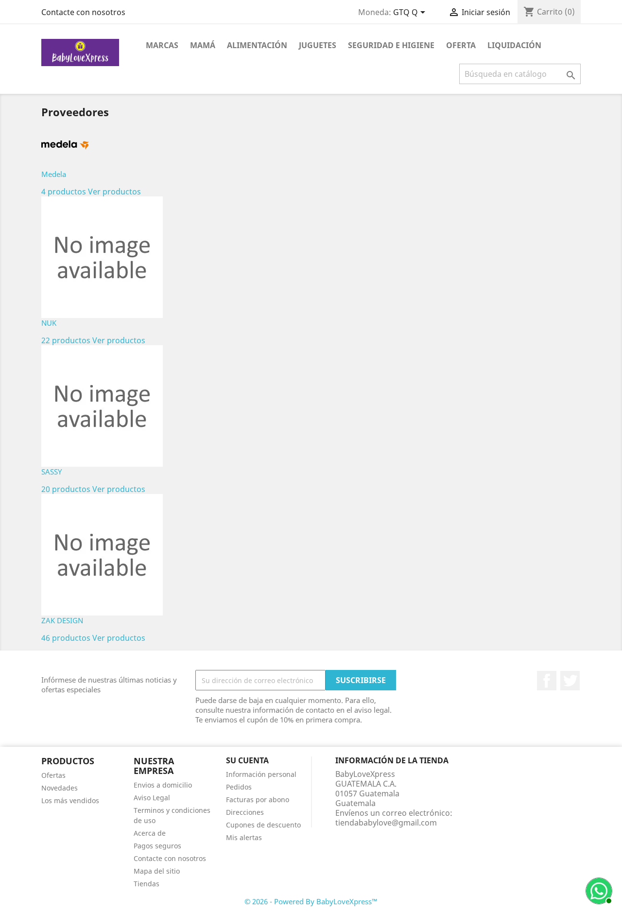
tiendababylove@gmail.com (386, 822)
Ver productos (114, 191)
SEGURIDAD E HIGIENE (391, 45)
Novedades (59, 787)
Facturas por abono (257, 799)
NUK (48, 323)
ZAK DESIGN (62, 620)
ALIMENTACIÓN (257, 45)
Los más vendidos (70, 800)
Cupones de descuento (263, 824)
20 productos (65, 489)
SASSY (51, 471)
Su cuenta (247, 760)
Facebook (546, 680)
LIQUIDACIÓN (514, 45)
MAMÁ (202, 45)
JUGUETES (317, 45)
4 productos (63, 191)
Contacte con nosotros (83, 12)
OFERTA (461, 45)
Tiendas (146, 883)
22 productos (65, 340)
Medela (53, 174)
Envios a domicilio (163, 785)
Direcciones (245, 812)
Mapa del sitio (157, 871)
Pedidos (239, 786)
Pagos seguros (157, 845)
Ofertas (53, 775)
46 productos (65, 638)
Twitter (570, 680)
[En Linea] (597, 889)
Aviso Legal (152, 797)
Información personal (261, 774)
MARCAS (162, 45)
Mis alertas (244, 837)
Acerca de (150, 833)
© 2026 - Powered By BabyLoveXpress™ (311, 901)
